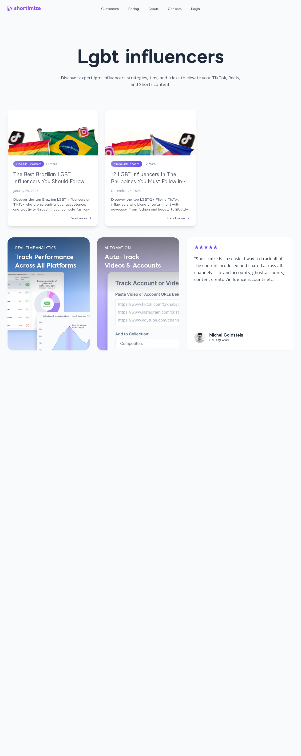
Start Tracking (276, 6)
